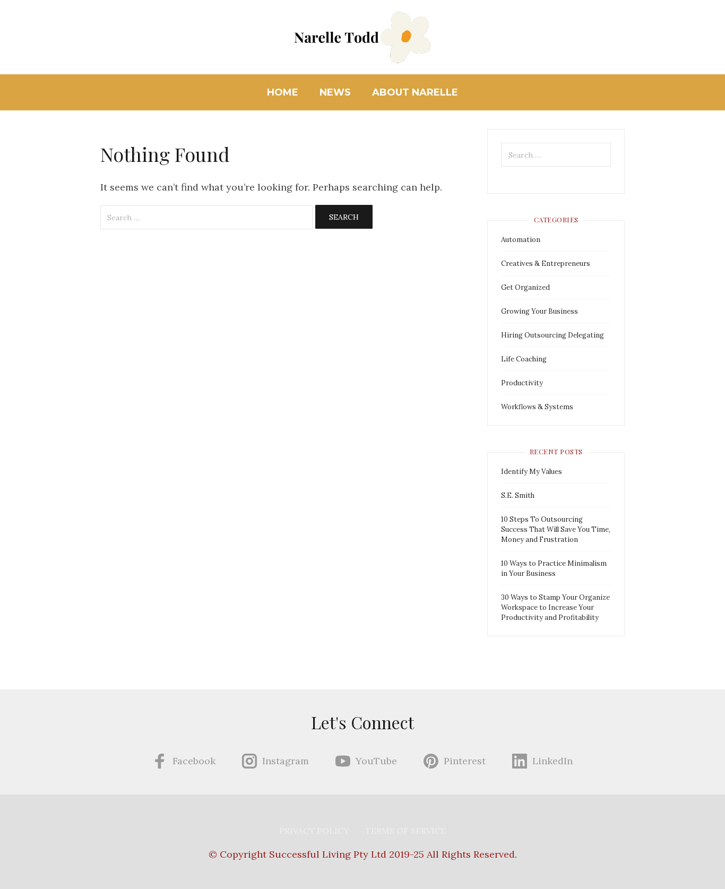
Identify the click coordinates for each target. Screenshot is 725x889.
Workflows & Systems (537, 406)
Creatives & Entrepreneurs (545, 263)
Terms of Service (405, 830)
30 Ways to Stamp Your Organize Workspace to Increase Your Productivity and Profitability (555, 607)
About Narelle (415, 92)
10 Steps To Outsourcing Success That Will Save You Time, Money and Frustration (555, 529)
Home (282, 92)
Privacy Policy (314, 830)
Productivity (522, 382)
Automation (520, 239)
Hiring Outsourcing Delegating (552, 335)
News (335, 92)
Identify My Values (531, 471)
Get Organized (525, 287)
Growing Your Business (539, 311)
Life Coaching (524, 359)
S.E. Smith (517, 495)
